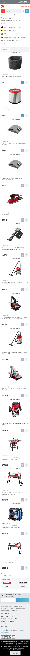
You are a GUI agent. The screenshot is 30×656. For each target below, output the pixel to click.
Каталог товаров (3, 11)
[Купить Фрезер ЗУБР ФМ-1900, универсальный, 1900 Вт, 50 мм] (15, 409)
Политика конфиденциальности (9, 610)
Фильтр (5, 49)
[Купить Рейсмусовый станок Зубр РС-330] (15, 513)
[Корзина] (27, 11)
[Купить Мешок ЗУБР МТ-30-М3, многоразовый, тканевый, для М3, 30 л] (15, 164)
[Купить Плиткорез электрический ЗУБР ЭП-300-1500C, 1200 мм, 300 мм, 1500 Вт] (15, 547)
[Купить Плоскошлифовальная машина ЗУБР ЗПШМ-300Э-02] (15, 199)
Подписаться (22, 600)
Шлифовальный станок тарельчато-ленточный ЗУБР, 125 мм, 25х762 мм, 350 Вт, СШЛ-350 (15, 318)
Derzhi (7, 586)
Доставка (15, 606)
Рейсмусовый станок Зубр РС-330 (11, 527)
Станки (9, 575)
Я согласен (15, 653)
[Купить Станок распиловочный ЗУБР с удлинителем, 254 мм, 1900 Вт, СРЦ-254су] (15, 444)
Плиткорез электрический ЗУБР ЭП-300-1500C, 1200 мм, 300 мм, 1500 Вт (14, 561)
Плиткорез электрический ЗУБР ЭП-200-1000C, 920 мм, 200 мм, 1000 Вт (14, 493)
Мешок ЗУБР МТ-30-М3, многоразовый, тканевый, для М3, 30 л (12, 178)
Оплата (21, 606)
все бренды (6, 579)
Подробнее (19, 645)
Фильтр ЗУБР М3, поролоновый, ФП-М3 (12, 76)
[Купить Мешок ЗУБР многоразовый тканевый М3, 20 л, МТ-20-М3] (15, 129)
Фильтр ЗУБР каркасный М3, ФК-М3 (11, 110)
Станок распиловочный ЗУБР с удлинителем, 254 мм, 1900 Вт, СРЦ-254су (14, 458)
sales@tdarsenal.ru (6, 632)
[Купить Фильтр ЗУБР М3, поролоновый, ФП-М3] (15, 62)
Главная (3, 14)
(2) (9, 523)
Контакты (3, 608)
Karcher (23, 586)
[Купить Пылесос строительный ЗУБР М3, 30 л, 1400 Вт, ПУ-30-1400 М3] (15, 338)
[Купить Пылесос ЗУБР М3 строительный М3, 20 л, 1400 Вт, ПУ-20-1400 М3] (15, 268)
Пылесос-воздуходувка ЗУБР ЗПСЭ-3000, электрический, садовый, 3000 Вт (13, 248)
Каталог (10, 14)
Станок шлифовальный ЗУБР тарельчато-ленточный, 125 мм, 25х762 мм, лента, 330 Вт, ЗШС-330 (14, 388)
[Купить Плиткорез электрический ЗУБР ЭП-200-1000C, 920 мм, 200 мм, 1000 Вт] (15, 478)
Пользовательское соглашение (16, 608)
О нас (2, 606)
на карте (22, 630)
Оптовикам (8, 606)
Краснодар (7, 1)
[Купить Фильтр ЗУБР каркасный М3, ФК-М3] (15, 96)
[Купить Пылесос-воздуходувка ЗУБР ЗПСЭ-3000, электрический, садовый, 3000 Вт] (15, 233)
